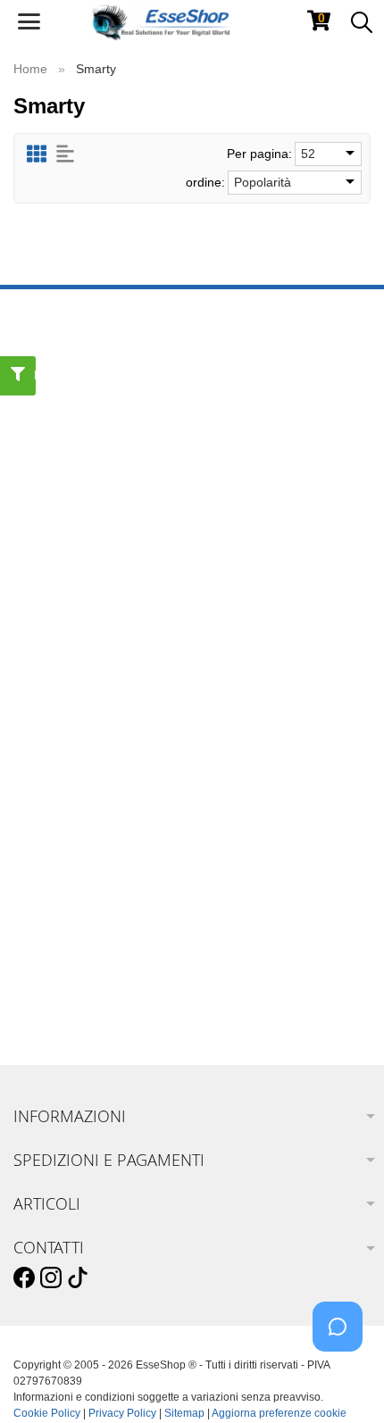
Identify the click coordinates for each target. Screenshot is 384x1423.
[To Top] (343, 1381)
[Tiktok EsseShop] (77, 1278)
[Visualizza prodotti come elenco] (65, 154)
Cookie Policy (46, 1413)
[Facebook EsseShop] (24, 1278)
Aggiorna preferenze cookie (279, 1413)
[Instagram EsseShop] (51, 1278)
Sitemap (184, 1413)
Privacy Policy (122, 1413)
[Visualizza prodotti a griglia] (36, 154)
